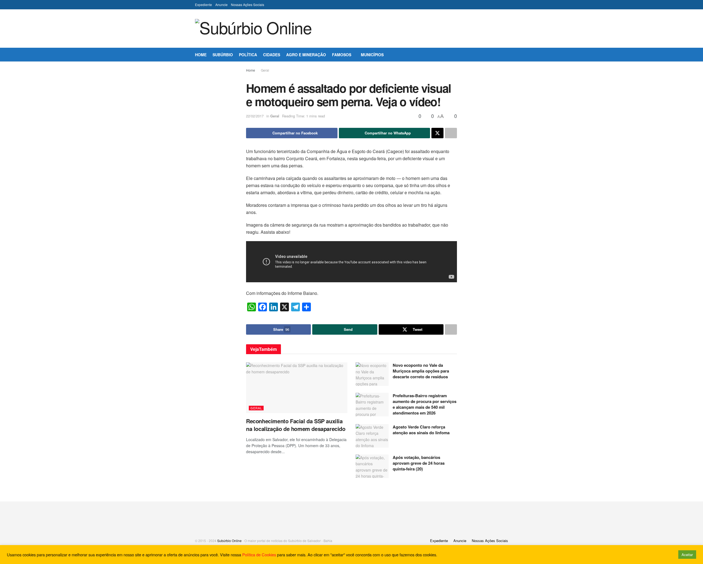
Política (248, 54)
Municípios (372, 54)
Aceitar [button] (687, 554)
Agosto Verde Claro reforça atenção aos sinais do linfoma (422, 430)
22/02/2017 (255, 116)
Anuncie (221, 4)
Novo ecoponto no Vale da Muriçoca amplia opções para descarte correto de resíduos (421, 371)
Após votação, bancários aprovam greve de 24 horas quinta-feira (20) (419, 463)
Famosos (341, 54)
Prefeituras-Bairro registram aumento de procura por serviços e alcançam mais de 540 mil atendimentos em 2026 (424, 404)
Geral (265, 70)
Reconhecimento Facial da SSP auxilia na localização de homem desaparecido (295, 425)
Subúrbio (223, 54)
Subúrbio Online (229, 540)
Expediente (203, 4)
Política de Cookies (259, 554)
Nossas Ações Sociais (247, 4)
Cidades (271, 54)
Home (201, 54)
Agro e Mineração (306, 54)
